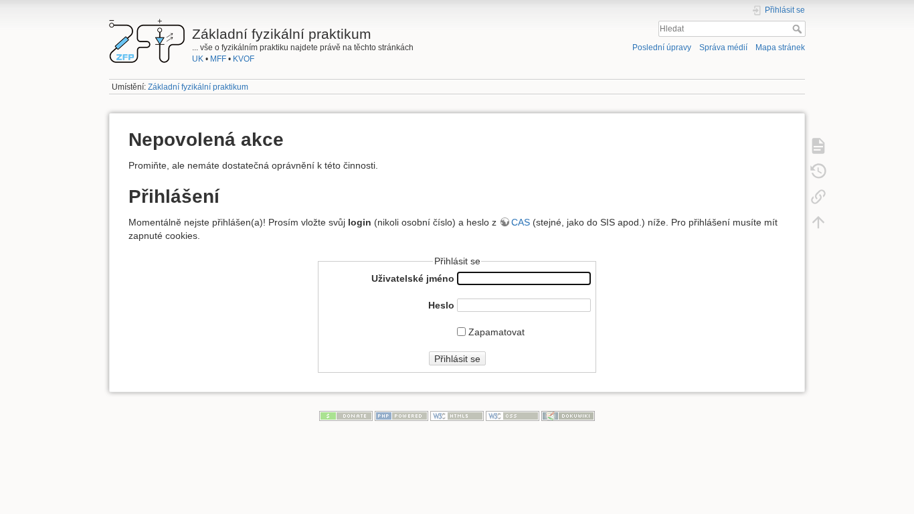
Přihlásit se (457, 358)
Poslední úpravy (661, 47)
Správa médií (723, 47)
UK (197, 59)
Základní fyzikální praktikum (198, 87)
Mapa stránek (780, 47)
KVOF (243, 59)
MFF (218, 59)
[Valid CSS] (512, 415)
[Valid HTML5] (457, 415)
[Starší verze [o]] (818, 170)
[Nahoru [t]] (818, 221)
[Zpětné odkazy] (818, 196)
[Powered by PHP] (401, 415)
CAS (520, 222)
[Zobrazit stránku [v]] (818, 145)
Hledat (798, 28)
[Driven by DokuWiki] (568, 415)
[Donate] (346, 415)
